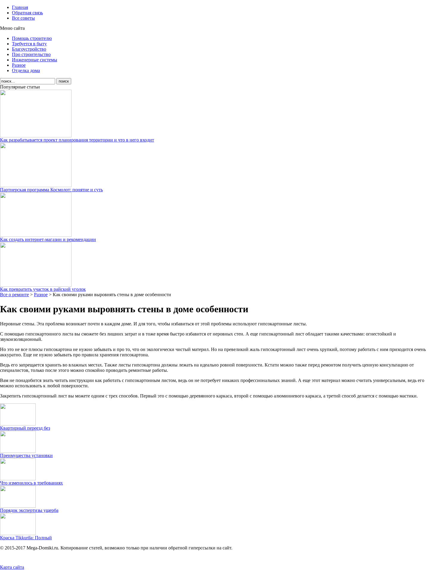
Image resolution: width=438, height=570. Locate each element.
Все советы (23, 18)
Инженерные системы (34, 59)
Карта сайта (12, 567)
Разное (19, 65)
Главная (20, 7)
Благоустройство (29, 49)
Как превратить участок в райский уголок (43, 289)
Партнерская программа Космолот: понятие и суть (51, 189)
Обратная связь (27, 12)
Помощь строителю (32, 38)
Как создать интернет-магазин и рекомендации (48, 239)
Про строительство (31, 54)
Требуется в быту (29, 43)
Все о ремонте (14, 294)
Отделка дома (26, 70)
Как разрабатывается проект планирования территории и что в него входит (77, 139)
